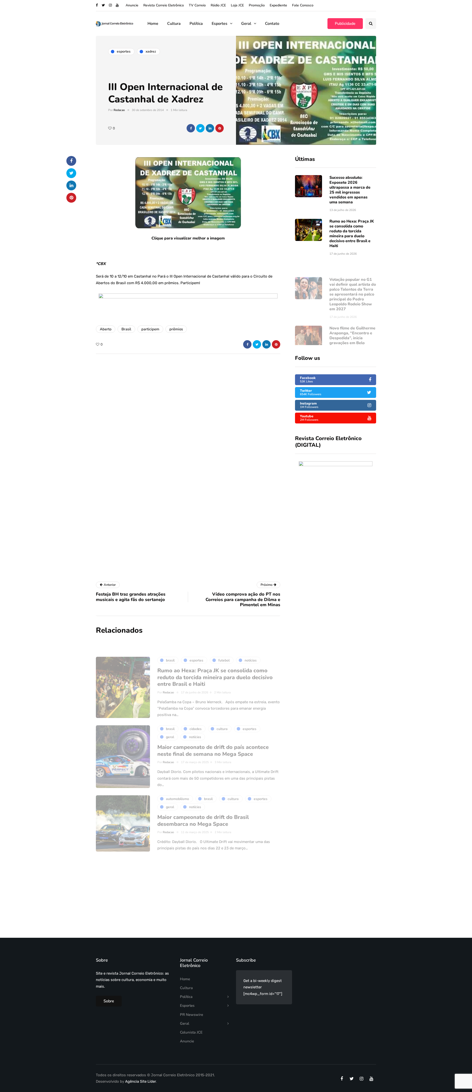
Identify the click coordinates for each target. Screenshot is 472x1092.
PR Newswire (191, 1014)
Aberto (105, 329)
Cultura (174, 23)
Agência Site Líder (140, 1081)
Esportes (219, 23)
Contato (272, 23)
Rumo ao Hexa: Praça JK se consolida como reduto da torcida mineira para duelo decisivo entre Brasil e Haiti (351, 234)
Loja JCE (237, 5)
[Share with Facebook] (191, 128)
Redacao (119, 110)
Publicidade (345, 23)
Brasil (126, 329)
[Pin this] (219, 128)
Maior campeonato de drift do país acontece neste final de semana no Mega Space (213, 736)
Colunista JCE (191, 1032)
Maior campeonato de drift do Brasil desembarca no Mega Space (203, 806)
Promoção (257, 5)
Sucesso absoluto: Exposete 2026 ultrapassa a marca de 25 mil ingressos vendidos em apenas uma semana (349, 190)
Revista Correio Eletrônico (163, 5)
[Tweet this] (200, 128)
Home (153, 23)
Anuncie (132, 5)
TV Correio (197, 5)
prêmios (176, 329)
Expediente (278, 5)
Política (196, 23)
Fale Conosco (302, 5)
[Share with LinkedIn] (210, 128)
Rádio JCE (218, 5)
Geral (246, 23)
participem (150, 329)
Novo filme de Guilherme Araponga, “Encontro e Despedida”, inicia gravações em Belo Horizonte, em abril (352, 323)
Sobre (108, 1001)
